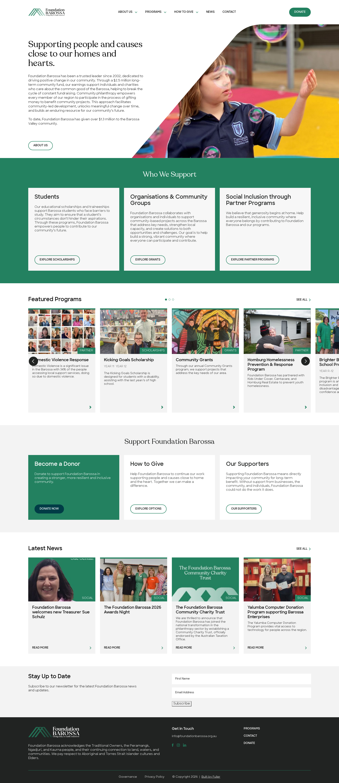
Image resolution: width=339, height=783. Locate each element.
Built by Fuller (210, 777)
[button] (166, 300)
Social (87, 598)
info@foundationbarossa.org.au (194, 736)
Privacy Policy (154, 777)
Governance (128, 777)
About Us (125, 12)
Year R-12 (326, 371)
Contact (229, 12)
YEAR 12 (121, 366)
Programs (153, 12)
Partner (86, 350)
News (210, 12)
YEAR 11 (109, 366)
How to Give (183, 12)
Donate (300, 12)
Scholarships (153, 350)
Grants (230, 350)
